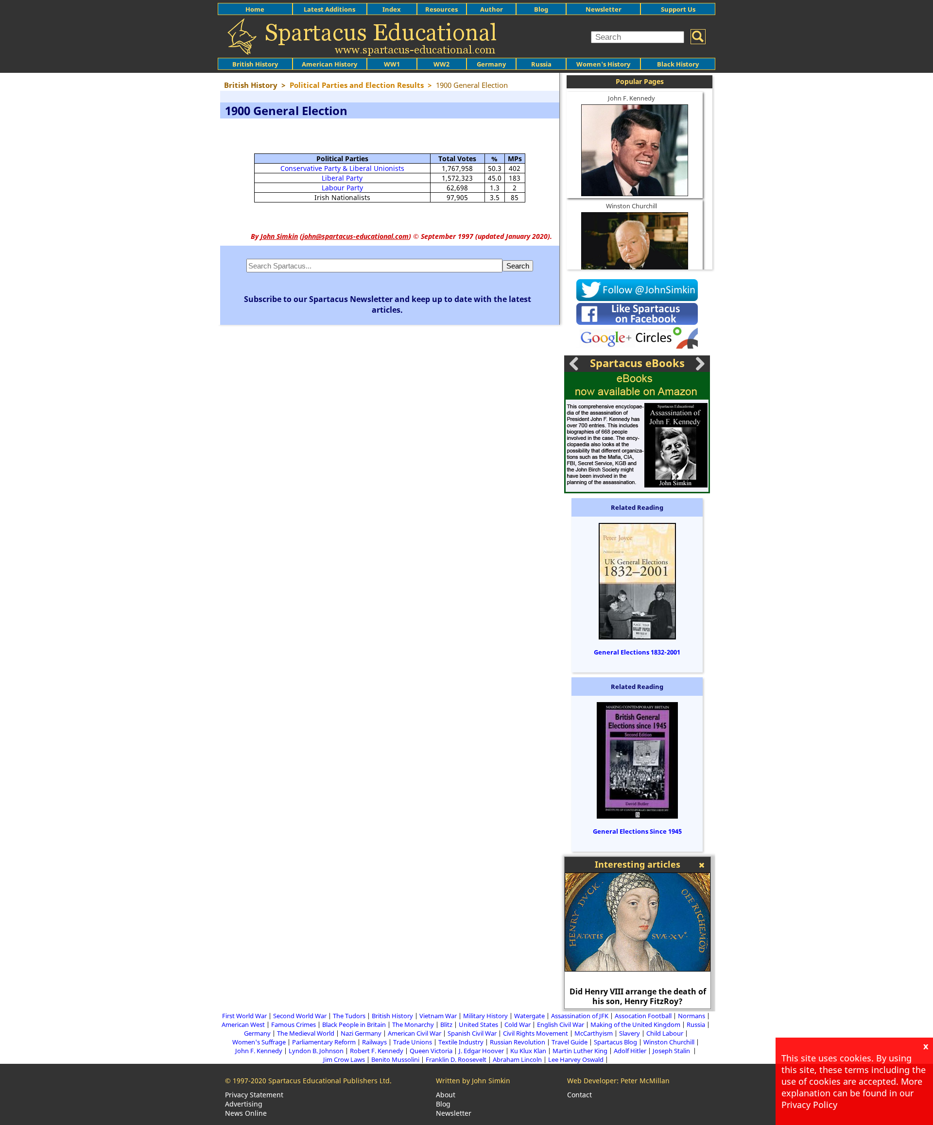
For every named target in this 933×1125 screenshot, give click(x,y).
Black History (678, 64)
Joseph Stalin (672, 1050)
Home (254, 9)
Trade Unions (412, 1042)
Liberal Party (342, 178)
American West (243, 1024)
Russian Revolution (517, 1042)
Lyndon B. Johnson (316, 1050)
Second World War (300, 1015)
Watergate (529, 1015)
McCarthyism (593, 1033)
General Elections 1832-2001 (637, 652)
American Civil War (414, 1033)
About (445, 1094)
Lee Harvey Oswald (576, 1059)
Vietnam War (438, 1015)
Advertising (243, 1103)
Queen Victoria (431, 1050)
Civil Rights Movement (535, 1033)
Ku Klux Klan (528, 1050)
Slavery (629, 1033)
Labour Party (342, 187)
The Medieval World (305, 1033)
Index (391, 9)
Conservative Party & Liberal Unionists (342, 168)
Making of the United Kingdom (635, 1024)
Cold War (517, 1024)
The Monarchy (413, 1024)
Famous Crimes (293, 1024)
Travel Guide (569, 1042)
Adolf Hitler (630, 1050)
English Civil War (560, 1024)
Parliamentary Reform (324, 1042)
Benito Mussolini (395, 1059)
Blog (541, 9)
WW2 (441, 64)
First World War (244, 1015)
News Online (246, 1113)
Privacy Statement (254, 1094)
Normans (691, 1015)
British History (392, 1015)
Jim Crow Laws (344, 1059)
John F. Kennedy (631, 98)
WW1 (392, 64)
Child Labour (664, 1033)
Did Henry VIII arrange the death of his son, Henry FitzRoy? (638, 996)
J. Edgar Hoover (481, 1050)
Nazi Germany (361, 1033)
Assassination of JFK (579, 1015)
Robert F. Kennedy (376, 1050)
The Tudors (349, 1015)
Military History (485, 1015)
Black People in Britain (354, 1024)
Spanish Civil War (472, 1033)
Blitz (446, 1024)
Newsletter (604, 9)
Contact (579, 1094)
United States (478, 1024)
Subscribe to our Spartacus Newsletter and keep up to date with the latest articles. (387, 304)
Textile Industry (461, 1042)
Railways (374, 1042)
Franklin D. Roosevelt (456, 1059)
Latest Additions (329, 9)
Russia (541, 64)
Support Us (678, 9)
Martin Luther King (580, 1050)
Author (491, 9)
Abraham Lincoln (517, 1059)
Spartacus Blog (615, 1042)
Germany (491, 64)
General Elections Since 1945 (637, 831)
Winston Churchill (631, 205)
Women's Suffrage (259, 1042)
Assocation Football (643, 1015)
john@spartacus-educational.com (355, 236)
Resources (441, 9)
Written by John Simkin (473, 1080)
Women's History (603, 64)
